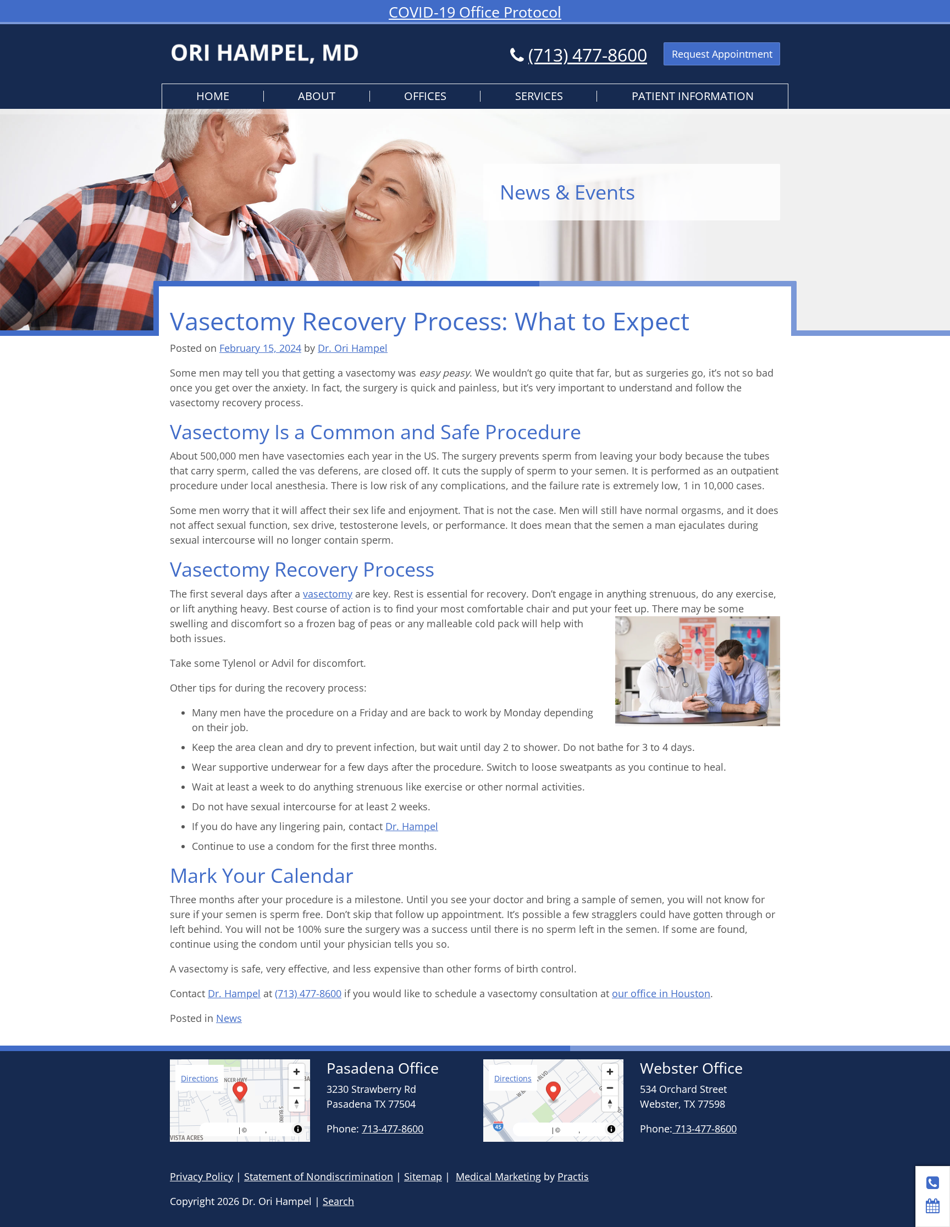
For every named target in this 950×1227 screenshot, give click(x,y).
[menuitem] (213, 96)
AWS (256, 1129)
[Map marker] (240, 1092)
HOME (212, 96)
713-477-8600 (392, 1128)
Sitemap (423, 1176)
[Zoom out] (297, 1088)
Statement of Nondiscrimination (318, 1176)
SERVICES (539, 96)
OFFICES (425, 96)
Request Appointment (722, 53)
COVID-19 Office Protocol (475, 12)
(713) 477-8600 (587, 55)
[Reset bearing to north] (297, 1104)
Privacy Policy (201, 1176)
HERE (278, 1129)
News (229, 1018)
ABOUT (316, 96)
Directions (199, 1078)
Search (338, 1201)
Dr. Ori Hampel (353, 348)
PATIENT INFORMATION (693, 96)
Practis (573, 1176)
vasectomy (327, 593)
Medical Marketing (498, 1176)
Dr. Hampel (411, 826)
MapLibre (220, 1129)
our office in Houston (661, 993)
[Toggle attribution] (298, 1129)
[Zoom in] (297, 1072)
